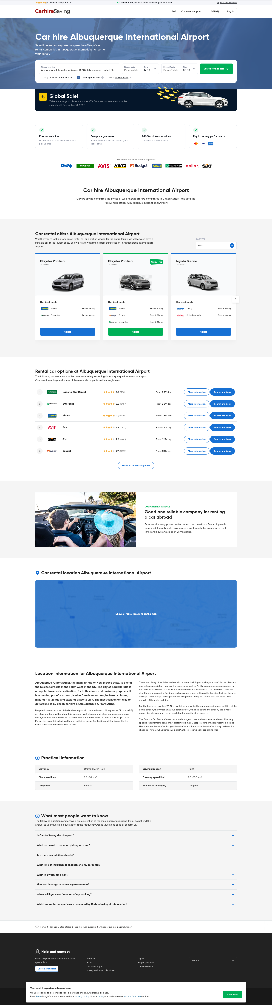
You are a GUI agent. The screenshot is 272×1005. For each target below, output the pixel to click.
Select (67, 332)
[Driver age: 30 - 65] (78, 77)
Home (43, 927)
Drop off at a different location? (58, 77)
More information (197, 392)
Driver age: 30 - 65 (91, 77)
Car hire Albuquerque (85, 927)
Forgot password (146, 962)
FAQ (174, 11)
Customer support (191, 11)
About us (91, 958)
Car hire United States (60, 927)
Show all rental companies (136, 465)
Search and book (222, 392)
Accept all (232, 994)
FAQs (89, 962)
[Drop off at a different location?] (40, 77)
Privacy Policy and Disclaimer (101, 970)
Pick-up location (48, 67)
